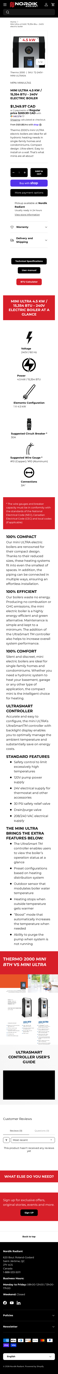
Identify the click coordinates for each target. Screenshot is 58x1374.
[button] (53, 4)
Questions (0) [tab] (42, 1130)
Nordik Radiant (17, 1366)
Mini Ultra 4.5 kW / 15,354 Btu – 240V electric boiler (27, 25)
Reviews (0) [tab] (16, 1130)
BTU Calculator (29, 281)
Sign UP (29, 1212)
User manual (29, 270)
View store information (27, 214)
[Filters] (6, 1140)
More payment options (29, 192)
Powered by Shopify (34, 1366)
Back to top (29, 1236)
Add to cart (39, 172)
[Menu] (5, 4)
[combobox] (29, 12)
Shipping (15, 119)
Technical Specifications (29, 261)
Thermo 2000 (17, 72)
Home (13, 22)
